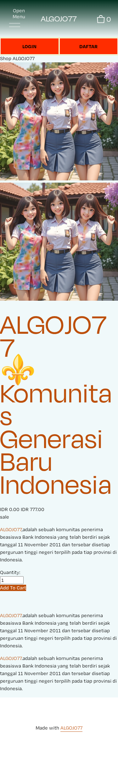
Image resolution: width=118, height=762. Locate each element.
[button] (13, 588)
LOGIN (29, 46)
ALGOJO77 (59, 18)
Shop (5, 58)
